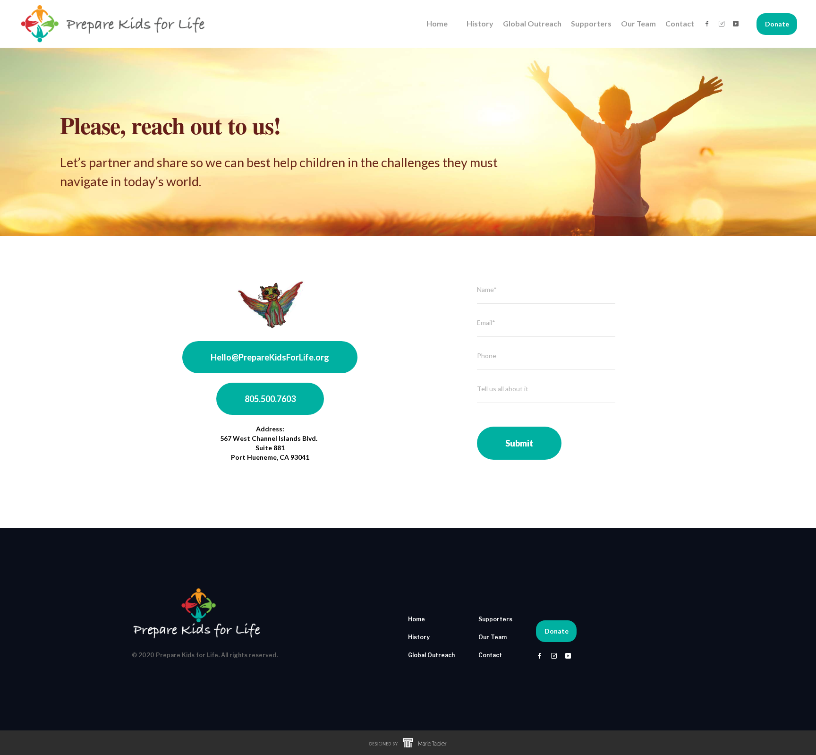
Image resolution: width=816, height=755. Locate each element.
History (480, 23)
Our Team (638, 23)
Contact (679, 23)
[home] (113, 24)
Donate (777, 24)
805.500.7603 (270, 399)
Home (437, 23)
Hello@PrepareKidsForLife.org (270, 357)
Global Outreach (532, 23)
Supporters (591, 23)
